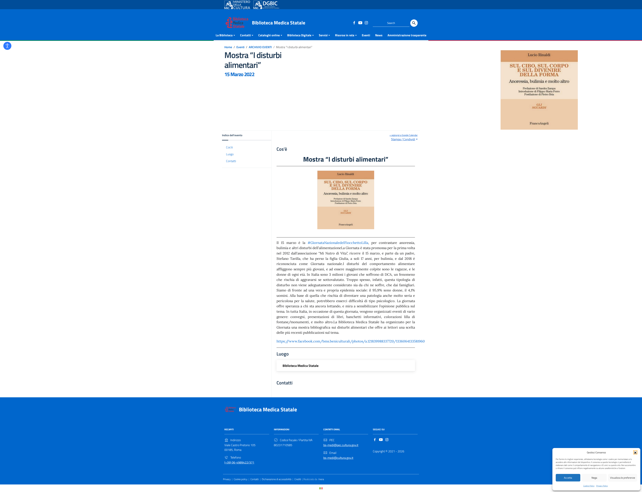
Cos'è (229, 147)
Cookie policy (240, 479)
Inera (321, 479)
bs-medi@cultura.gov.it (338, 458)
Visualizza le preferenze (622, 478)
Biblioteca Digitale (299, 35)
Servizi (323, 35)
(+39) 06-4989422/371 (239, 462)
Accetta (568, 478)
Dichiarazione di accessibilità (276, 479)
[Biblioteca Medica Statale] (236, 22)
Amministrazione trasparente (407, 35)
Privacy (227, 479)
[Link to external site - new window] (237, 5)
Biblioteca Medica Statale (278, 22)
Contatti (245, 35)
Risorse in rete (344, 35)
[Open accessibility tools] (7, 46)
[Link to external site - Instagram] (366, 23)
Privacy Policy (602, 485)
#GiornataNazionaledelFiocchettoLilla (338, 243)
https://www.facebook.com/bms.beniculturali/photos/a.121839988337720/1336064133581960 (351, 341)
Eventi (366, 35)
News (379, 35)
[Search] (414, 23)
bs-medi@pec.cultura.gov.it (340, 445)
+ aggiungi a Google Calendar (404, 135)
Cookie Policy (589, 485)
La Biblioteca (224, 35)
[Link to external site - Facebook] (354, 23)
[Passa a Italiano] (321, 488)
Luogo (230, 154)
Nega (594, 478)
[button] (635, 452)
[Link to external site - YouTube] (360, 23)
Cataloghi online (269, 35)
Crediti (297, 479)
